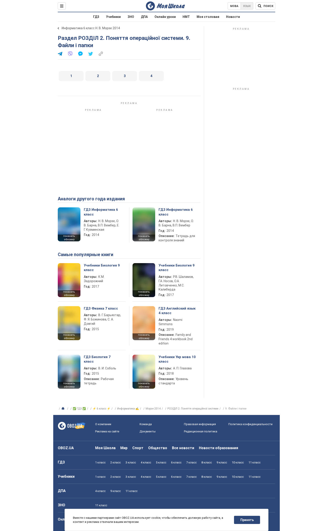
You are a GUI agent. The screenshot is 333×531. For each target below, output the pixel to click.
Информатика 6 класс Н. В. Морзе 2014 (91, 28)
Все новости (183, 448)
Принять (247, 520)
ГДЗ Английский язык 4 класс (177, 310)
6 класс (176, 462)
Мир (124, 448)
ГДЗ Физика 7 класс (101, 308)
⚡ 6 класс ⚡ (101, 408)
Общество (157, 448)
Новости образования (218, 448)
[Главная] (63, 408)
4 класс (146, 462)
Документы (148, 431)
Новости (233, 17)
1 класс (100, 462)
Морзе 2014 (153, 408)
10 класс (238, 462)
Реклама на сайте (107, 431)
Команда (146, 424)
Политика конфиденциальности (250, 424)
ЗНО (131, 17)
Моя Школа (105, 448)
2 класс (115, 462)
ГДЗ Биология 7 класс (97, 359)
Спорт (137, 448)
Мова (234, 6)
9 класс (222, 462)
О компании (103, 424)
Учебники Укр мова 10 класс (177, 359)
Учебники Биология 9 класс (102, 267)
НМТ (186, 17)
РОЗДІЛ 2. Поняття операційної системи (192, 408)
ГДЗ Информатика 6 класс (101, 212)
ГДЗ (96, 17)
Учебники (113, 17)
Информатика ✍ (128, 408)
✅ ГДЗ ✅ (79, 408)
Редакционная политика (200, 431)
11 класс (255, 462)
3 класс (130, 462)
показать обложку (69, 238)
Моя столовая (208, 17)
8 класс (206, 462)
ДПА (144, 17)
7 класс (191, 462)
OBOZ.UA (66, 448)
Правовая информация (200, 424)
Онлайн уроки (165, 17)
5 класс (161, 462)
